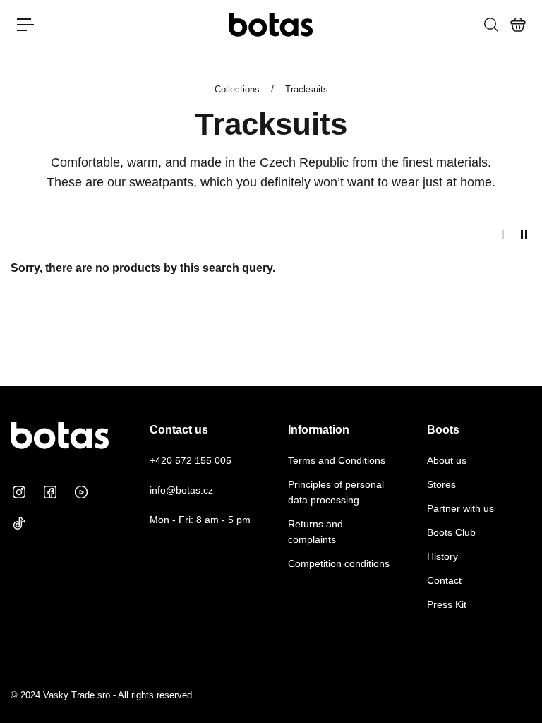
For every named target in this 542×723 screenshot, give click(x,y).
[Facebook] (50, 492)
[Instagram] (19, 492)
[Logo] (271, 24)
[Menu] (25, 25)
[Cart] (517, 24)
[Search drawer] (490, 24)
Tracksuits (306, 89)
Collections (239, 89)
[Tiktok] (19, 523)
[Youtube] (81, 492)
